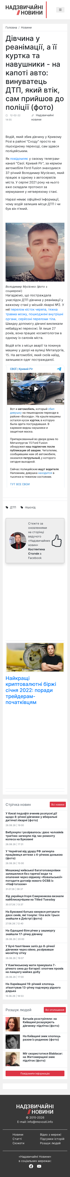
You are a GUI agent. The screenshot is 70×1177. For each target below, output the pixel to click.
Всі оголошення (54, 1009)
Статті (17, 1139)
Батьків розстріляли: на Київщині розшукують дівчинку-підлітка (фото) (41, 1022)
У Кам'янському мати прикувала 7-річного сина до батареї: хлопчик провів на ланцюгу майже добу (34, 968)
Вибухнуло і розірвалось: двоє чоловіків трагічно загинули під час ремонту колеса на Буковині (34, 835)
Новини (26, 27)
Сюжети (18, 1143)
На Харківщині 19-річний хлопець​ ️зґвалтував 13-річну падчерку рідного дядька (33, 987)
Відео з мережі (50, 1134)
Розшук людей (50, 1143)
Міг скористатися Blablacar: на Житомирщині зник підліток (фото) (43, 1057)
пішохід (30, 507)
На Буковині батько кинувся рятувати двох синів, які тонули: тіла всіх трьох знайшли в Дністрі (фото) (33, 915)
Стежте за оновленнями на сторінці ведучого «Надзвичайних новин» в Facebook (39, 541)
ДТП (13, 507)
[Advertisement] (35, 602)
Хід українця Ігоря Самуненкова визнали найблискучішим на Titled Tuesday (35, 897)
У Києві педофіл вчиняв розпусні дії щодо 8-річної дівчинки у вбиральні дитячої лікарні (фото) (31, 817)
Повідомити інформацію (35, 1073)
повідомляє (19, 158)
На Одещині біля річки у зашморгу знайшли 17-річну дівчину (30, 932)
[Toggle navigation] (60, 10)
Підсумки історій (52, 1139)
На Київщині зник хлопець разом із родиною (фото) (41, 1037)
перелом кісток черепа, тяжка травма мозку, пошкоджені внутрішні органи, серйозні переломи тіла (34, 314)
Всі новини (57, 804)
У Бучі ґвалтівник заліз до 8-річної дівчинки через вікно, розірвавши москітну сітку (30, 949)
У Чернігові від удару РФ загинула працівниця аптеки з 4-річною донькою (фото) (34, 854)
